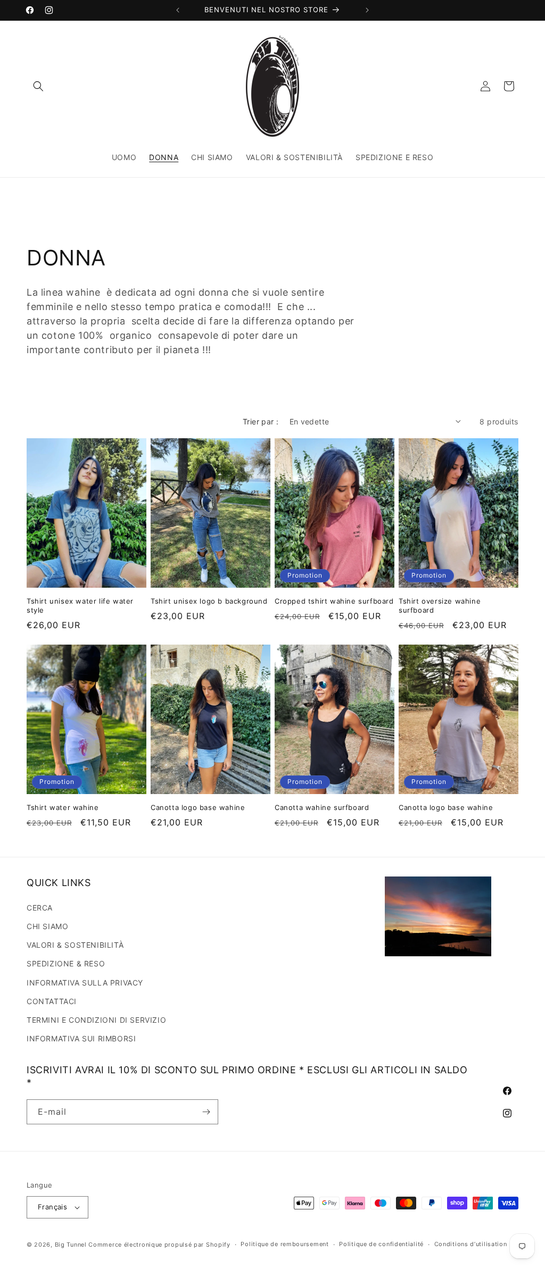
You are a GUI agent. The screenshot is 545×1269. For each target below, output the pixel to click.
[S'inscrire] (206, 1111)
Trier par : (260, 421)
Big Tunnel (71, 1244)
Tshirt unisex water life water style (80, 605)
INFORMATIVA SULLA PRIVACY (85, 982)
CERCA (40, 907)
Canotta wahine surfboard (322, 807)
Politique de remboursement (284, 1244)
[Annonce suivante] (367, 10)
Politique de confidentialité (381, 1244)
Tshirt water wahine (62, 807)
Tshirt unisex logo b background (209, 601)
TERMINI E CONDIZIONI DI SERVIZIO (96, 1019)
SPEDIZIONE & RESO (66, 963)
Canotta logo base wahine (198, 807)
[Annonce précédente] (177, 10)
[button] (38, 86)
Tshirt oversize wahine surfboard (440, 605)
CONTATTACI (52, 1001)
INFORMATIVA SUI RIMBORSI (81, 1038)
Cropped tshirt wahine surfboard (334, 601)
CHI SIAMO (47, 926)
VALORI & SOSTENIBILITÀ (75, 944)
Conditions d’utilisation (470, 1244)
